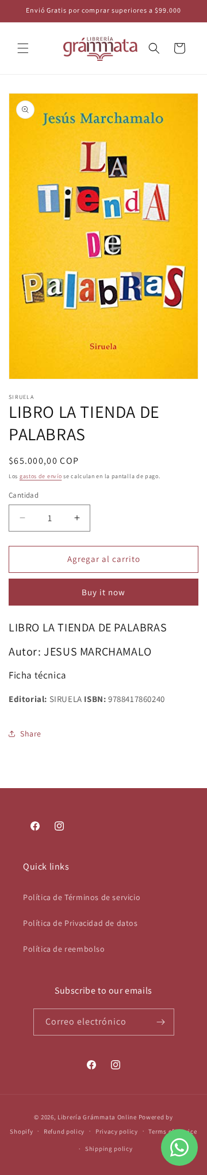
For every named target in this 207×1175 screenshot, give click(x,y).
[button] (23, 48)
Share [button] (30, 733)
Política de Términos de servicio (81, 897)
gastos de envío (41, 476)
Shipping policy (109, 1149)
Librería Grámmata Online (97, 1117)
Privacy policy (116, 1131)
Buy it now (103, 592)
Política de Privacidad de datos (80, 923)
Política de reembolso (64, 949)
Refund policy (64, 1131)
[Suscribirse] (161, 1022)
